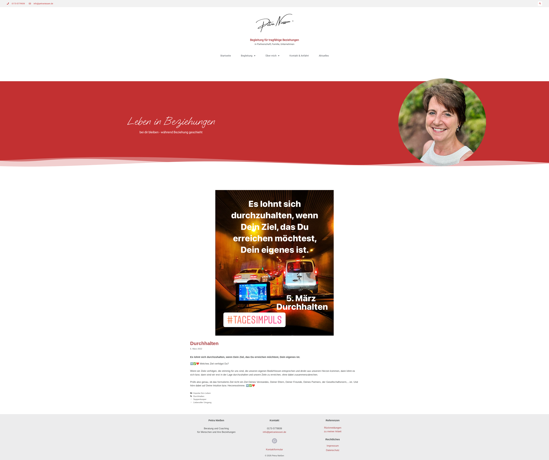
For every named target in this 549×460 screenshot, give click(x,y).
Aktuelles (324, 55)
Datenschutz (332, 450)
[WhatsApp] (274, 440)
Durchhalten (198, 396)
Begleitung (246, 55)
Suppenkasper (199, 399)
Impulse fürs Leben (202, 393)
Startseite (225, 55)
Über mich (271, 55)
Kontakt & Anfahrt (299, 55)
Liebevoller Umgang (202, 402)
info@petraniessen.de (274, 432)
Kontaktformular (274, 449)
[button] (540, 3)
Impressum (333, 445)
